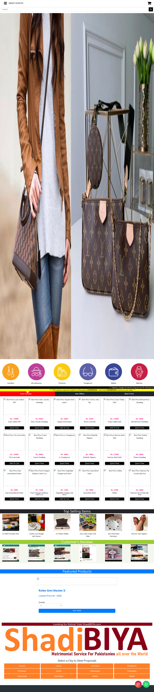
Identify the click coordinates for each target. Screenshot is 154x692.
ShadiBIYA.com (92, 624)
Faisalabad (131, 671)
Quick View (14, 428)
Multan (95, 676)
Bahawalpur (95, 671)
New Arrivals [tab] (25, 394)
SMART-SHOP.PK (12, 3)
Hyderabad (58, 676)
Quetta (58, 671)
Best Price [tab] (129, 394)
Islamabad (95, 666)
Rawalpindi (131, 666)
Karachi (22, 666)
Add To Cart (64, 428)
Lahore (59, 666)
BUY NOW (77, 611)
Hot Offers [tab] (79, 394)
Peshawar (22, 671)
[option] (12, 374)
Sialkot (132, 676)
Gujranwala (22, 676)
